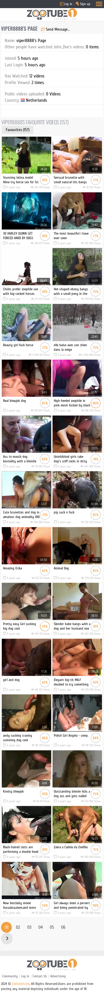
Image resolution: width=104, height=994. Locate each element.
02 (18, 927)
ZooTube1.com (21, 984)
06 (63, 927)
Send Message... (58, 29)
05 (52, 927)
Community (10, 976)
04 (40, 927)
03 (29, 927)
